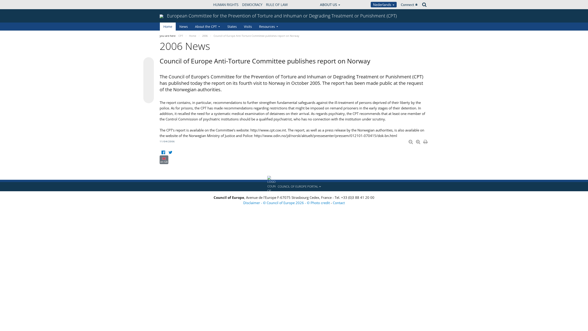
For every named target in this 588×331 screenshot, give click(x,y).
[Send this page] (148, 97)
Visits (248, 26)
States (232, 26)
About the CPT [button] (206, 26)
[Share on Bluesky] (148, 63)
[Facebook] (163, 152)
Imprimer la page (425, 140)
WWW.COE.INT (171, 5)
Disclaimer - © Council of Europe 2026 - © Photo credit (287, 202)
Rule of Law (277, 4)
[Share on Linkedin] (148, 89)
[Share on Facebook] (148, 80)
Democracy (252, 4)
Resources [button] (267, 26)
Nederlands (382, 4)
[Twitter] (170, 152)
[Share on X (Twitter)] (148, 71)
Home (167, 26)
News (183, 26)
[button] (294, 186)
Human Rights (225, 4)
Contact (339, 202)
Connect (407, 4)
